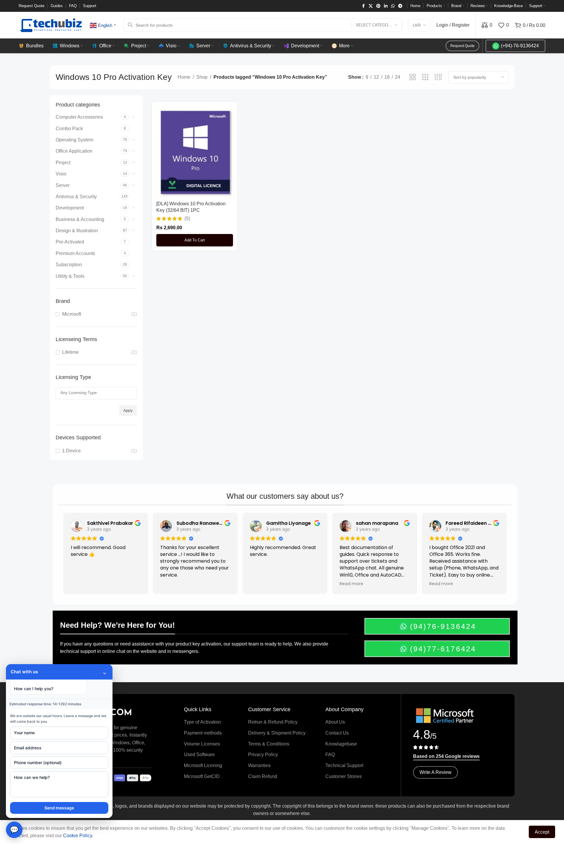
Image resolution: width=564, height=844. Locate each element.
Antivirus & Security (76, 196)
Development (70, 207)
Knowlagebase (341, 743)
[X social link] (371, 6)
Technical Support (344, 765)
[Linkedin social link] (385, 6)
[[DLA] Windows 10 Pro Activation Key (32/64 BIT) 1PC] (194, 152)
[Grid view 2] (412, 77)
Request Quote (462, 46)
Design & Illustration (77, 230)
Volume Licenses (202, 743)
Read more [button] (351, 584)
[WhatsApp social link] (392, 6)
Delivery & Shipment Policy (277, 732)
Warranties (259, 765)
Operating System (74, 139)
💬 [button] (14, 829)
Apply (128, 411)
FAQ (330, 754)
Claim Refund (262, 776)
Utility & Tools (70, 276)
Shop (202, 77)
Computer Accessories (79, 117)
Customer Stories (343, 776)
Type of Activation (202, 721)
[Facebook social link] (363, 6)
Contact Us (337, 732)
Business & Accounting (80, 219)
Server (63, 185)
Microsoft (71, 314)
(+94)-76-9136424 (520, 45)
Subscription (69, 264)
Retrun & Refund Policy (273, 721)
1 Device (71, 450)
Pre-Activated (70, 241)
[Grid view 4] (438, 77)
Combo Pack (69, 128)
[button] (194, 240)
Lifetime (70, 352)
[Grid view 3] (425, 77)
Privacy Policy (263, 754)
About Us (335, 721)
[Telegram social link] (400, 6)
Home (184, 77)
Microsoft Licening (203, 765)
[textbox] (96, 392)
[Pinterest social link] (378, 6)
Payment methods (203, 732)
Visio (61, 173)
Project (63, 162)
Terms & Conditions (268, 743)
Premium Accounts (75, 253)
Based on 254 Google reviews (446, 756)
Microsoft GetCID (202, 776)
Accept (542, 832)
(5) (187, 218)
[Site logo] (51, 24)
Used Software (199, 754)
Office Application (74, 151)
